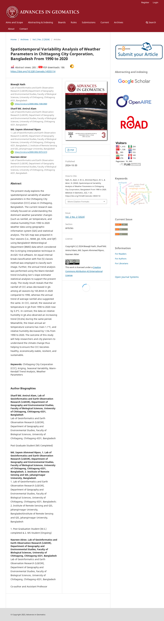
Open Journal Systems (127, 276)
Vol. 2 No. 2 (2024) (41, 39)
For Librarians (121, 263)
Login (155, 2)
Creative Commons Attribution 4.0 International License (83, 271)
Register (145, 2)
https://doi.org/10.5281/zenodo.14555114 (33, 71)
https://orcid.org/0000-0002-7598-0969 (31, 104)
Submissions (88, 22)
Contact (24, 28)
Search (152, 22)
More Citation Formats (78, 201)
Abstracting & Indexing (40, 22)
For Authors (120, 258)
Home (13, 39)
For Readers (120, 253)
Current (105, 22)
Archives (118, 22)
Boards (62, 22)
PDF (72, 150)
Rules (74, 22)
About (11, 28)
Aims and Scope (14, 22)
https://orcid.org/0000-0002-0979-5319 (31, 152)
